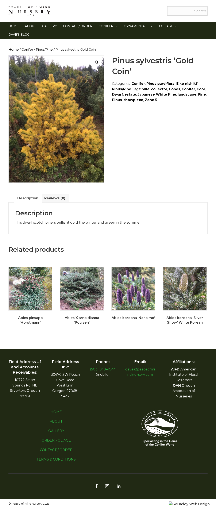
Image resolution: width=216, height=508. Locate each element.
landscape (187, 94)
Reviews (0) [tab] (54, 198)
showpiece (133, 100)
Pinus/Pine (44, 49)
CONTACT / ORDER (77, 26)
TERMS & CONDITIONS (56, 459)
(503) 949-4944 (103, 369)
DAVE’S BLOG (19, 34)
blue (146, 89)
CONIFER (106, 26)
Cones (174, 89)
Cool (201, 89)
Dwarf (117, 94)
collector (159, 89)
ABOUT (30, 26)
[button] (97, 62)
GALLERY (49, 26)
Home (13, 49)
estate (130, 94)
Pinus (117, 100)
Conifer (27, 49)
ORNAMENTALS (136, 26)
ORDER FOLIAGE (56, 440)
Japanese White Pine (157, 94)
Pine (202, 94)
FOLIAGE (166, 26)
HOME (13, 26)
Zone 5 (151, 100)
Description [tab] (27, 198)
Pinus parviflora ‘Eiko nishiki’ (172, 84)
